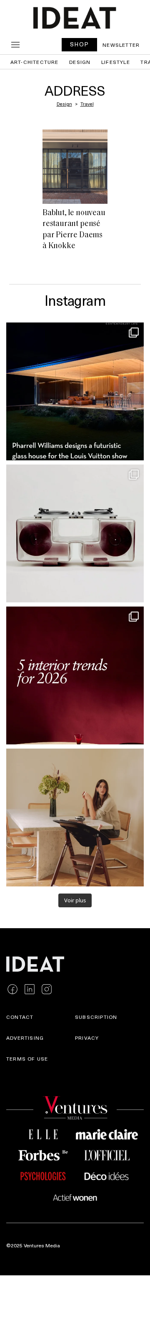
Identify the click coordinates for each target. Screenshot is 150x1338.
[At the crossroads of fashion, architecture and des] (75, 391)
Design (79, 62)
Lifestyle (115, 62)
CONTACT (19, 1017)
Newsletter (121, 44)
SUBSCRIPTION (96, 1017)
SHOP (79, 44)
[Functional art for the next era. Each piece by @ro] (75, 533)
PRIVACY (87, 1037)
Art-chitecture (34, 62)
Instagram (75, 300)
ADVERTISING (25, 1037)
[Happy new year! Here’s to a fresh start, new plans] (75, 675)
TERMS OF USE (27, 1058)
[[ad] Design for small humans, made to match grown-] (75, 817)
